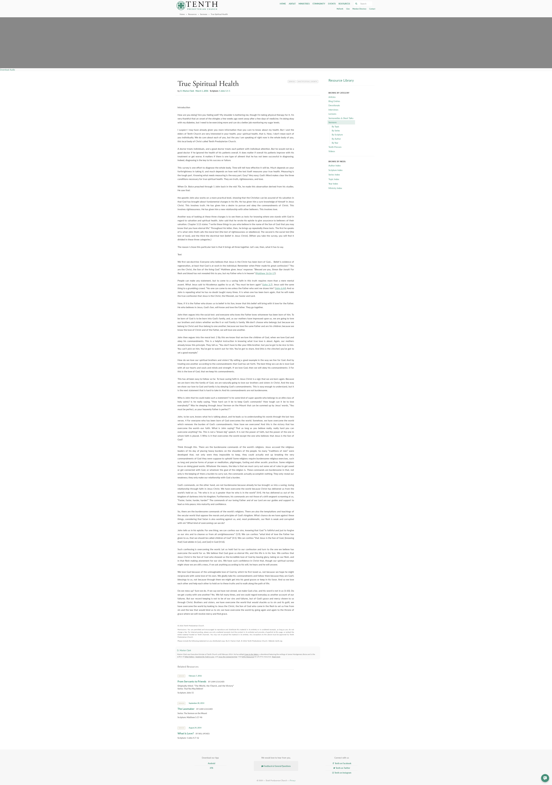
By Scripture (337, 134)
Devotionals (334, 105)
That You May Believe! (193, 688)
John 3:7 (267, 284)
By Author (336, 138)
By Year (335, 142)
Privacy (292, 780)
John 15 (190, 692)
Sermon (292, 81)
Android (211, 763)
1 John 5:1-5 (224, 90)
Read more (276, 656)
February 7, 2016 (195, 676)
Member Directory (359, 9)
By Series (336, 130)
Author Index (334, 165)
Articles (332, 96)
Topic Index (333, 179)
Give (348, 9)
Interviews (333, 109)
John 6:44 (280, 288)
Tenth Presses (335, 146)
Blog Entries (334, 101)
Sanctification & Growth (307, 81)
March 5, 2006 (201, 90)
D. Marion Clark (187, 90)
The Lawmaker (186, 708)
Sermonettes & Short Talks (340, 118)
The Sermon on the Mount (195, 713)
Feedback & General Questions (277, 766)
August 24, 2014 (195, 728)
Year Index (333, 183)
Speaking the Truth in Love (204, 656)
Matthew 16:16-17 (265, 273)
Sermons (203, 14)
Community (319, 3)
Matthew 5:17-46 (194, 717)
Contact (372, 9)
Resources (344, 3)
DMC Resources (248, 656)
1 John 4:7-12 (193, 737)
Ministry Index (335, 188)
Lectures (332, 113)
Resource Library (341, 80)
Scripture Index (335, 170)
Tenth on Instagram (342, 772)
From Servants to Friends (192, 681)
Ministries (304, 3)
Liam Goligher (217, 682)
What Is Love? (186, 733)
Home (283, 3)
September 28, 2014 (196, 703)
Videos (331, 151)
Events (332, 3)
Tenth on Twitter (342, 767)
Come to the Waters (251, 654)
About (292, 3)
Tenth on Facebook (342, 763)
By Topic (335, 126)
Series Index (334, 174)
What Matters (189, 656)
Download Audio (7, 69)
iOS (211, 767)
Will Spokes (204, 733)
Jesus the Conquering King (227, 656)
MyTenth (340, 9)
